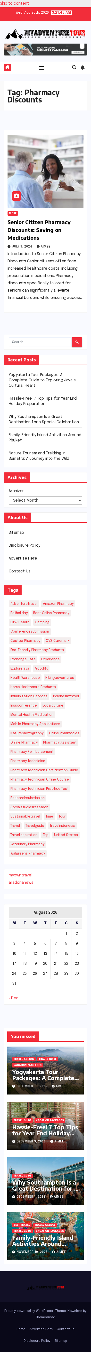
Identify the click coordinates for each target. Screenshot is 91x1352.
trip (46, 835)
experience (50, 659)
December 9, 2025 (32, 1141)
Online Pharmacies (64, 733)
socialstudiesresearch (29, 807)
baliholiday (19, 613)
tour (62, 816)
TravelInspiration (23, 835)
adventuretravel (23, 604)
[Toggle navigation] (41, 67)
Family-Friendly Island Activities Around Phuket (42, 1243)
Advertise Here (23, 558)
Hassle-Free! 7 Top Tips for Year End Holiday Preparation (45, 1133)
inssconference (23, 705)
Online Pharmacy (24, 742)
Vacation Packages (27, 1065)
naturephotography (26, 733)
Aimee (45, 246)
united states (66, 835)
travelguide (34, 826)
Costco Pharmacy (25, 641)
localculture (52, 705)
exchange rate (23, 659)
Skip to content (14, 3)
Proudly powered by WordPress (29, 1311)
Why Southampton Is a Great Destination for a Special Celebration (44, 1188)
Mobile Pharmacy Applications (35, 724)
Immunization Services (29, 696)
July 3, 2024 (22, 246)
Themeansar (45, 1317)
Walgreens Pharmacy (27, 853)
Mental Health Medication (31, 715)
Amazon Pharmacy (58, 604)
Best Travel (22, 1225)
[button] (74, 67)
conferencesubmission (29, 631)
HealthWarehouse (25, 678)
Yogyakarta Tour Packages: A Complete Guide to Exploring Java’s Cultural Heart (42, 380)
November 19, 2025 (33, 1252)
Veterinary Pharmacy (27, 844)
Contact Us (20, 571)
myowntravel (20, 875)
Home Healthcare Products (33, 687)
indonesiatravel (66, 696)
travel (15, 826)
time (49, 816)
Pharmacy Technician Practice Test (39, 789)
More (13, 213)
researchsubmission (27, 798)
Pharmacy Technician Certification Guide (44, 770)
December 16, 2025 (32, 1086)
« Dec (13, 998)
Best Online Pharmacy (51, 613)
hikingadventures (59, 678)
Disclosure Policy (24, 545)
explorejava (19, 668)
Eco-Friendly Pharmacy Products (37, 650)
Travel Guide (48, 1059)
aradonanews (21, 883)
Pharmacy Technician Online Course (39, 779)
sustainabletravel (25, 816)
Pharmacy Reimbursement (32, 752)
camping (42, 622)
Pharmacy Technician (27, 761)
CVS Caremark (57, 641)
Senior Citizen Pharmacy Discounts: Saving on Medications (39, 230)
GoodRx (41, 668)
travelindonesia (62, 826)
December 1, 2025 (31, 1197)
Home (21, 1329)
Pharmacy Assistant (60, 742)
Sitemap (16, 533)
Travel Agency (24, 1059)
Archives (17, 491)
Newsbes (74, 1311)
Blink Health (19, 622)
